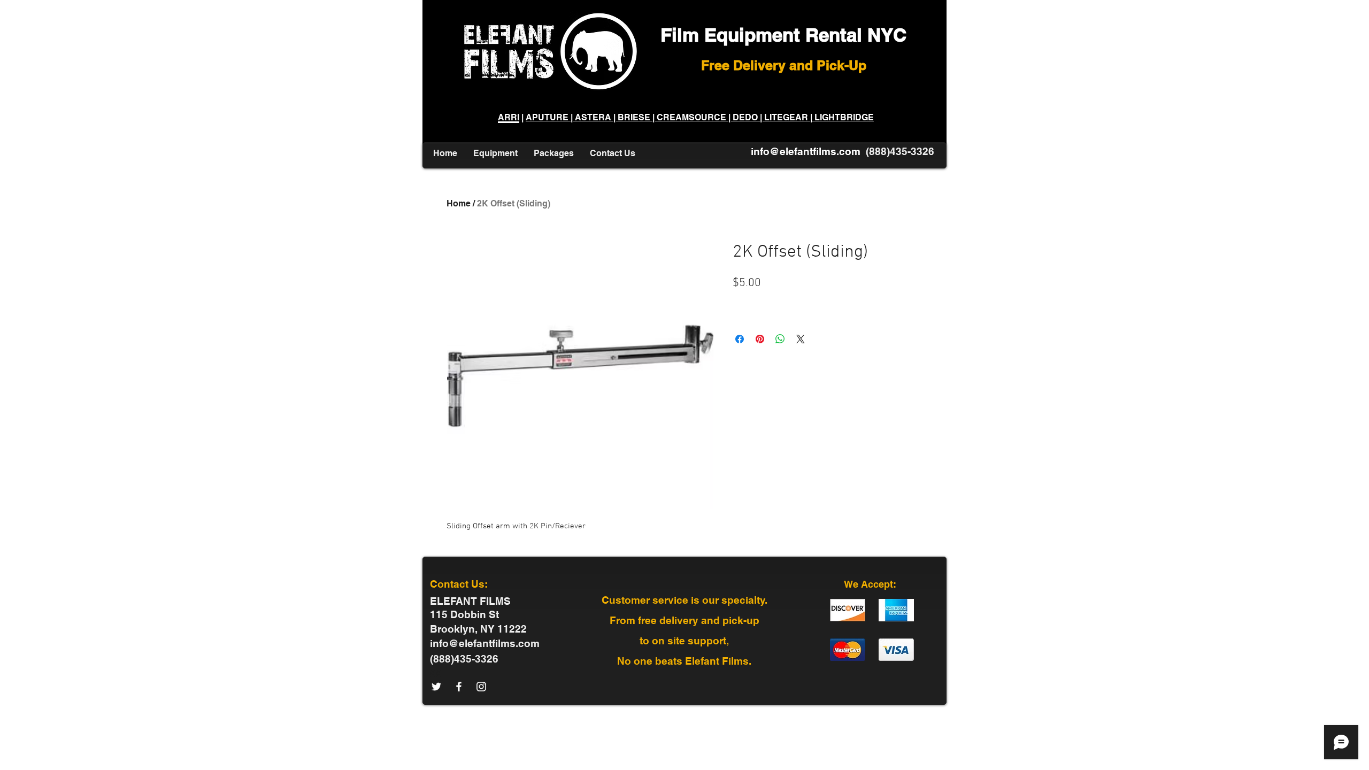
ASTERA (594, 117)
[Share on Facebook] (739, 339)
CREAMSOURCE (691, 117)
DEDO (745, 117)
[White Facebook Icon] (458, 686)
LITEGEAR (786, 117)
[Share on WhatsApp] (780, 339)
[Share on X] (800, 339)
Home (459, 203)
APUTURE (548, 117)
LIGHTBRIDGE (843, 117)
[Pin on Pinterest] (759, 339)
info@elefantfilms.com (805, 151)
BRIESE (634, 117)
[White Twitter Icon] (436, 686)
